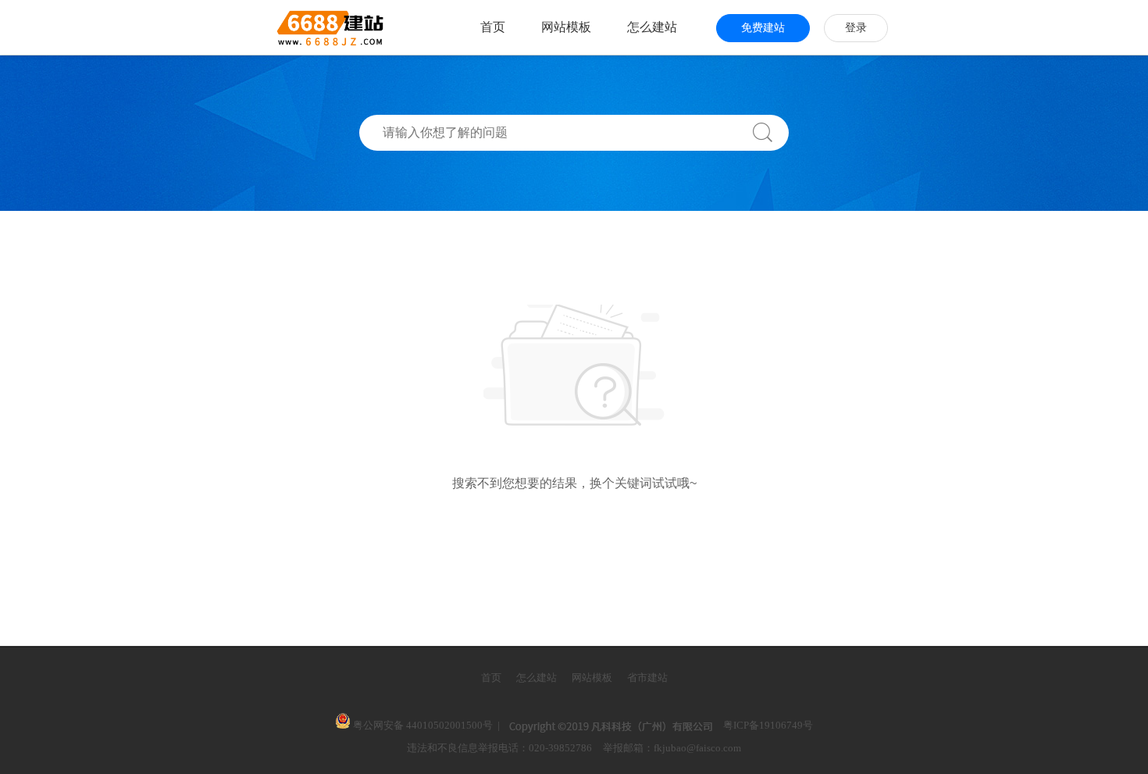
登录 (856, 28)
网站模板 (566, 27)
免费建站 (763, 28)
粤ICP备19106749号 (768, 725)
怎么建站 (652, 27)
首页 (492, 27)
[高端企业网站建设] (291, 27)
